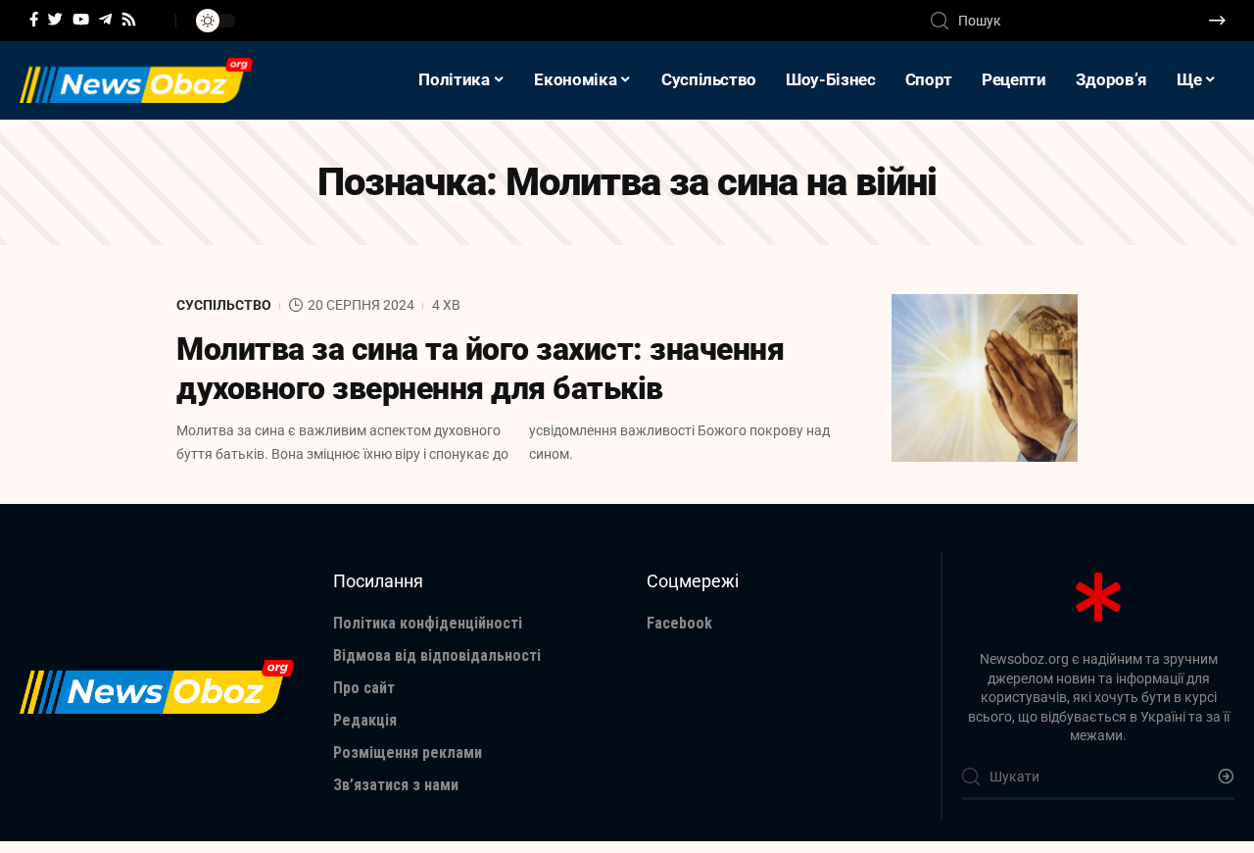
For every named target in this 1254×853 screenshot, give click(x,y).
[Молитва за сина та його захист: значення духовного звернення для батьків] (985, 378)
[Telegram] (105, 19)
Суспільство (223, 305)
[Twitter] (55, 19)
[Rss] (129, 19)
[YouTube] (81, 19)
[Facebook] (33, 19)
